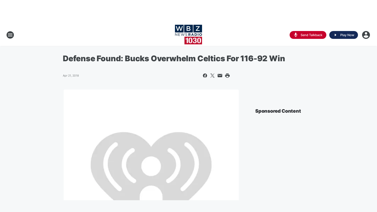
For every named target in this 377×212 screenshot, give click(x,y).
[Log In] (366, 35)
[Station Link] (188, 35)
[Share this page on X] (212, 75)
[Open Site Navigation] (10, 35)
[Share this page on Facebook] (205, 75)
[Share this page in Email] (220, 75)
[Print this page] (227, 75)
